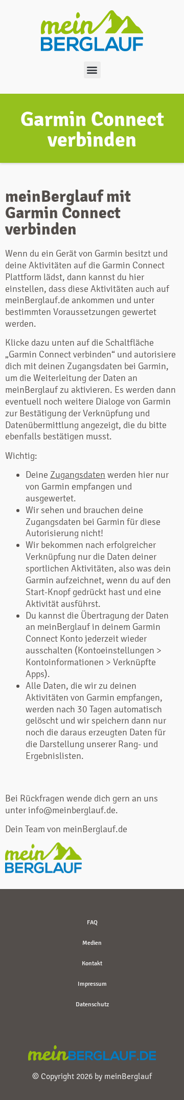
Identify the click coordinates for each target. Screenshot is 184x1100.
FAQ (92, 922)
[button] (92, 69)
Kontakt (92, 963)
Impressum (92, 983)
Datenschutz (92, 1004)
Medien (92, 942)
